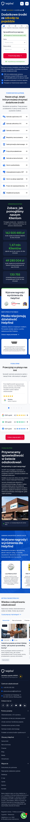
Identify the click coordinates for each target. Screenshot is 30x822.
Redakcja (4, 774)
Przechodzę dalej (14, 56)
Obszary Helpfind (7, 737)
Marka (5, 39)
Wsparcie (4, 763)
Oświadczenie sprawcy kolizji (10, 725)
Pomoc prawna (6, 711)
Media (3, 755)
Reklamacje (11, 814)
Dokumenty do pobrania (9, 767)
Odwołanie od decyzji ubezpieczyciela (13, 718)
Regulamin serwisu (6, 811)
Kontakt (3, 789)
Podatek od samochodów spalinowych (13, 732)
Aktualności (5, 759)
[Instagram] (8, 705)
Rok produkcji (7, 46)
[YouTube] (16, 705)
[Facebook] (3, 705)
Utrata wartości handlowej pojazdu (12, 722)
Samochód (4, 741)
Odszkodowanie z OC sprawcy (11, 715)
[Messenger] (21, 705)
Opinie (3, 781)
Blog (2, 752)
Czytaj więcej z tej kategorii (10, 614)
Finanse (3, 748)
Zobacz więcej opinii (14, 437)
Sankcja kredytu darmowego (10, 729)
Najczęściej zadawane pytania (10, 771)
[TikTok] (12, 705)
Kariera (3, 785)
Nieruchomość (6, 744)
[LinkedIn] (25, 705)
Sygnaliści (4, 814)
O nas (3, 778)
